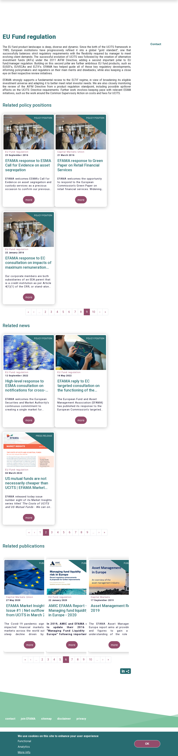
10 (94, 312)
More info (24, 752)
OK (147, 743)
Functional (24, 741)
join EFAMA (28, 718)
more (28, 199)
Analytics (24, 746)
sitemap (46, 718)
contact (10, 718)
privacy (81, 718)
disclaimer (64, 718)
